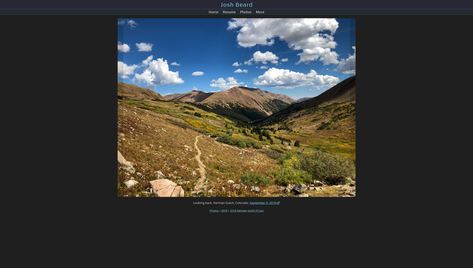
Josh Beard (236, 4)
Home (213, 12)
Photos (245, 12)
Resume (229, 12)
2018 (224, 210)
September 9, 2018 (263, 203)
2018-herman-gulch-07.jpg (247, 210)
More (260, 12)
